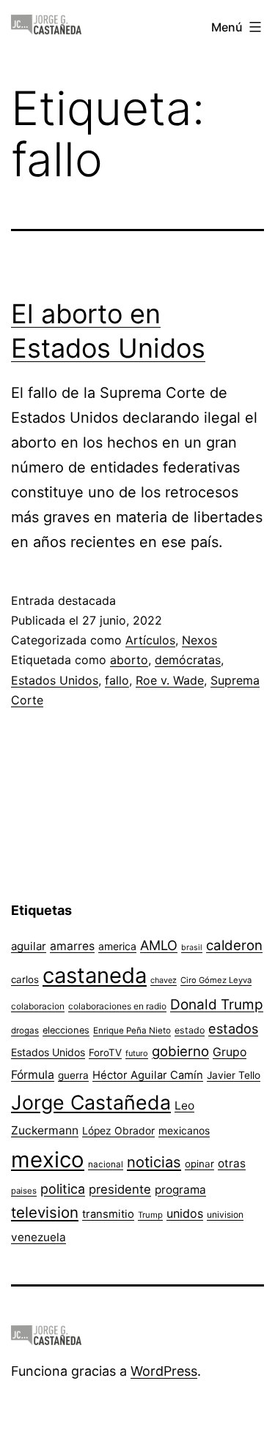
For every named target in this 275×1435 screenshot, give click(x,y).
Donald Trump (216, 1004)
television (44, 1212)
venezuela (38, 1237)
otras (232, 1163)
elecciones (66, 1030)
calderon (234, 945)
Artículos (150, 640)
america (117, 946)
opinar (199, 1164)
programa (180, 1190)
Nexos (199, 640)
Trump (150, 1215)
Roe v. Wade (170, 680)
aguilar (28, 946)
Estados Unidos (54, 680)
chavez (163, 980)
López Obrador (118, 1131)
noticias (154, 1162)
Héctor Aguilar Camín (147, 1075)
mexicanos (184, 1131)
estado (190, 1030)
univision (225, 1214)
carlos (25, 979)
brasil (191, 947)
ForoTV (105, 1052)
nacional (105, 1164)
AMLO (158, 945)
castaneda (95, 975)
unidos (184, 1213)
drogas (25, 1030)
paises (24, 1191)
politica (62, 1189)
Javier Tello (233, 1075)
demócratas (188, 659)
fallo (117, 680)
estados (233, 1028)
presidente (120, 1189)
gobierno (180, 1051)
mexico (47, 1159)
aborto (129, 659)
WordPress (164, 1371)
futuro (136, 1053)
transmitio (108, 1214)
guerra (73, 1075)
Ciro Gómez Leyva (216, 980)
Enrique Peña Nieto (132, 1030)
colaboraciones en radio (117, 1006)
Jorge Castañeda (91, 1102)
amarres (72, 946)
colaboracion (38, 1006)
